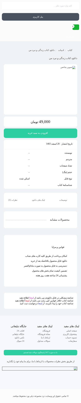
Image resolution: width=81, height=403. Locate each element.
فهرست (70, 36)
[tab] (66, 200)
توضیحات (63, 200)
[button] (40, 352)
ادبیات (61, 50)
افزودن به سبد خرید (38, 132)
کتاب (70, 50)
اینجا (32, 297)
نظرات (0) (13, 200)
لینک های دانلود (38, 200)
